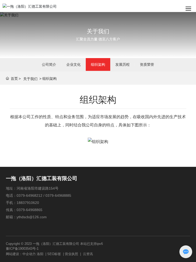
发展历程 (122, 64)
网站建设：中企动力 (21, 254)
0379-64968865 (29, 210)
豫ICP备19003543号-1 (22, 248)
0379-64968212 (29, 195)
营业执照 (71, 254)
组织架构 (98, 64)
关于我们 (98, 31)
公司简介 (49, 64)
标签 (57, 254)
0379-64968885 (58, 195)
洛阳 (40, 254)
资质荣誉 (147, 64)
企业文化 (73, 64)
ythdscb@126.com (32, 217)
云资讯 (88, 254)
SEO (50, 254)
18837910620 (28, 203)
